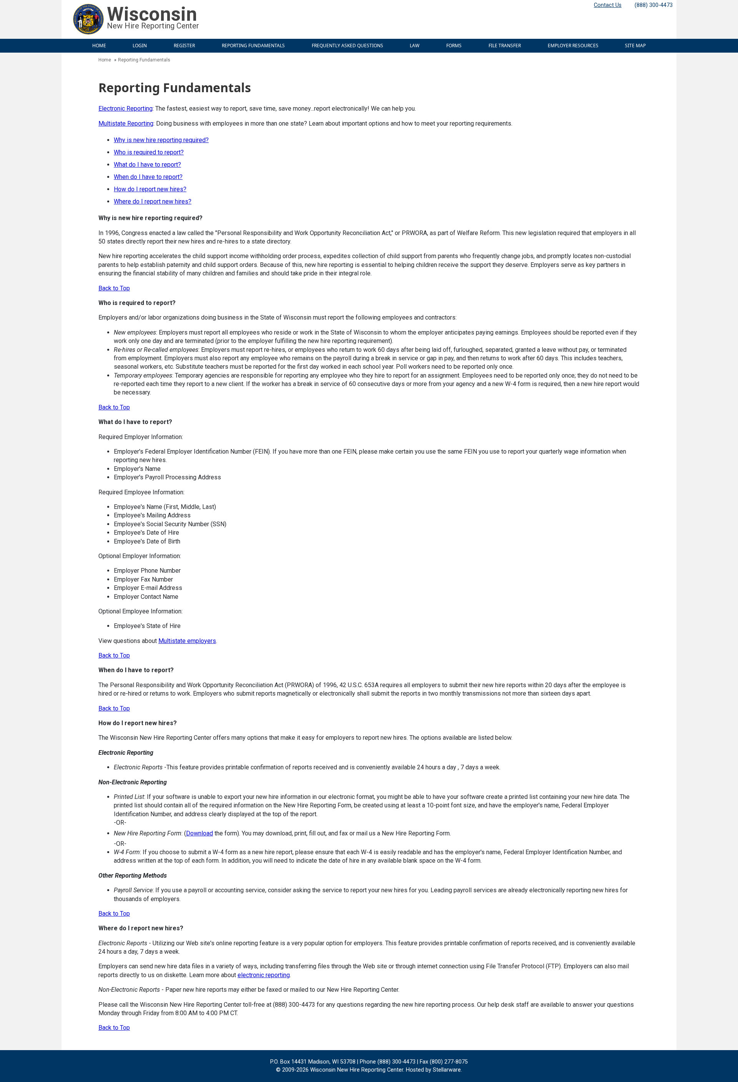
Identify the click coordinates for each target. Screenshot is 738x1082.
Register (184, 45)
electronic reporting (264, 975)
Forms (454, 45)
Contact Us (608, 5)
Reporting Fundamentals (253, 45)
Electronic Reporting (125, 108)
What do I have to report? (147, 164)
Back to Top (114, 288)
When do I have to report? (148, 177)
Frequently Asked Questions (347, 45)
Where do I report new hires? (152, 201)
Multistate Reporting (125, 123)
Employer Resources (573, 45)
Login (140, 45)
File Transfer (505, 45)
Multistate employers (187, 641)
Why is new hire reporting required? (161, 140)
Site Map (635, 45)
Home (99, 45)
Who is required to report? (149, 152)
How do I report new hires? (150, 189)
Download (199, 833)
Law (414, 45)
